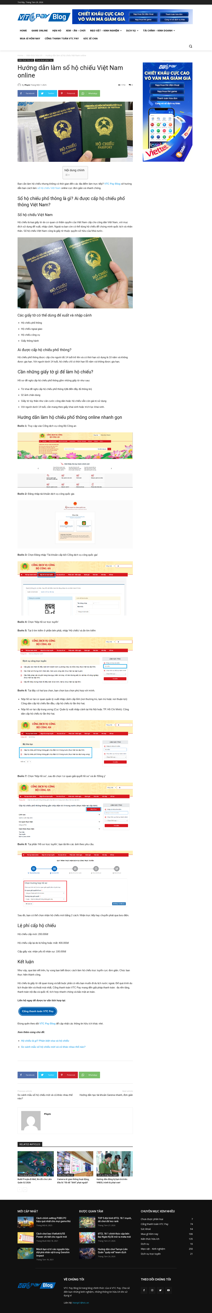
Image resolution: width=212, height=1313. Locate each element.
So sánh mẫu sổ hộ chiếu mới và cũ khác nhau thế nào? (53, 1046)
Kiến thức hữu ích (34, 55)
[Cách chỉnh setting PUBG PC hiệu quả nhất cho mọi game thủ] (26, 1222)
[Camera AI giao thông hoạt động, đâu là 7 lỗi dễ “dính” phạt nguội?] (75, 1163)
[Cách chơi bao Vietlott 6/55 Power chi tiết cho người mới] (26, 1237)
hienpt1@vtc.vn (81, 1302)
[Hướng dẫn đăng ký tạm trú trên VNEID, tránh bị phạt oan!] (115, 1163)
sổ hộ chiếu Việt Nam (49, 188)
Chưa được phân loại (44, 60)
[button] (190, 46)
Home (20, 55)
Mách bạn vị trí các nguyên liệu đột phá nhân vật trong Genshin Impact (53, 1252)
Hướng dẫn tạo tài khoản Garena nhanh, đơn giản (106, 1095)
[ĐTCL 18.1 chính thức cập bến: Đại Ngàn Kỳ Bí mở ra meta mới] (87, 1237)
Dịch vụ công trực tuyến (108, 1175)
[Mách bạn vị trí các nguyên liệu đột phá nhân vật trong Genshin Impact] (26, 1253)
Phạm (27, 85)
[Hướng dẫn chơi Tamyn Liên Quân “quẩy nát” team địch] (87, 1253)
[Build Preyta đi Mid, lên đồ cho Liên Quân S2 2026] (36, 1163)
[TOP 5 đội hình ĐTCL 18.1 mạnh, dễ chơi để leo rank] (87, 1222)
